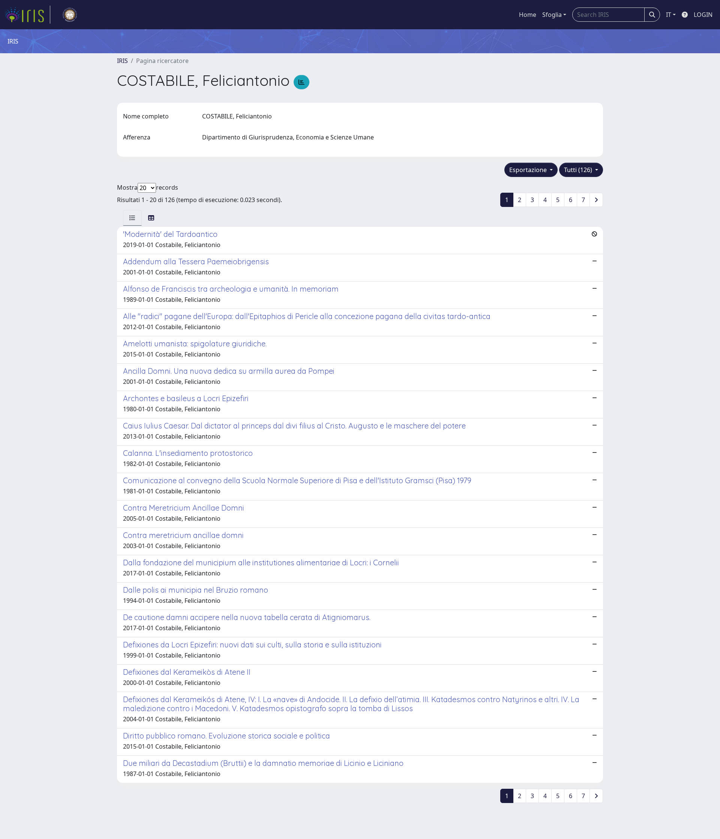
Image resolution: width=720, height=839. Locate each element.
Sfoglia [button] (552, 14)
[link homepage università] (69, 15)
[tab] (132, 218)
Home (527, 14)
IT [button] (668, 14)
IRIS (122, 61)
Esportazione (528, 170)
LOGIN (703, 14)
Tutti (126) (579, 170)
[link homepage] (27, 15)
